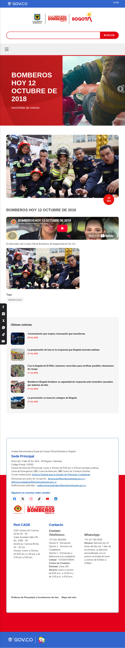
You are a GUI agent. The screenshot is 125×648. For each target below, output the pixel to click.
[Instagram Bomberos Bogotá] (3, 313)
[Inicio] (62, 18)
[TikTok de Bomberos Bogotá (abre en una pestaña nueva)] (39, 499)
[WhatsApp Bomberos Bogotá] (3, 327)
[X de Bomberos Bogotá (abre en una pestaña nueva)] (23, 499)
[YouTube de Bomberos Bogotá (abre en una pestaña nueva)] (47, 499)
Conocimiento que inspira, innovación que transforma (56, 333)
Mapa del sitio (69, 597)
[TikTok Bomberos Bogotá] (3, 334)
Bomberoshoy (15, 300)
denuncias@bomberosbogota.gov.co (66, 478)
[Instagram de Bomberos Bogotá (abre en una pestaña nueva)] (31, 499)
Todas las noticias (28, 107)
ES (117, 3)
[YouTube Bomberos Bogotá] (3, 341)
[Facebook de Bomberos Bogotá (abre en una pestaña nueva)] (14, 499)
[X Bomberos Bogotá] (3, 320)
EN (114, 3)
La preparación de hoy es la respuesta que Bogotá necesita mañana (63, 349)
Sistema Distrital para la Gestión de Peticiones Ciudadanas (61, 474)
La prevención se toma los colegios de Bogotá (52, 397)
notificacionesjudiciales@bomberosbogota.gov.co (61, 485)
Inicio (14, 107)
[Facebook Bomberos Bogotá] (3, 306)
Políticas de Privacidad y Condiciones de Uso (35, 597)
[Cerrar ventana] (120, 89)
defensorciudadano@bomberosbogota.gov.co (33, 482)
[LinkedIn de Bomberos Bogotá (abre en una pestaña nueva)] (55, 499)
